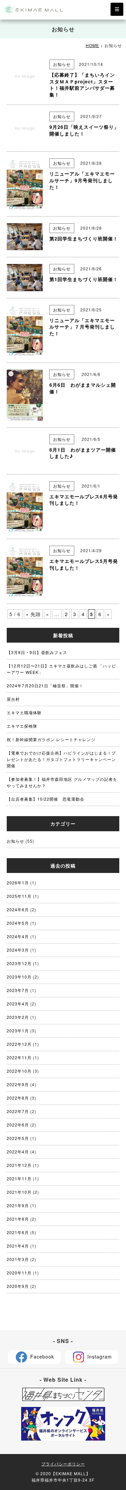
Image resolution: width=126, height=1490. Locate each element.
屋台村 (13, 699)
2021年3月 (18, 1259)
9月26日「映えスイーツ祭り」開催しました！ (84, 130)
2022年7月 (18, 1111)
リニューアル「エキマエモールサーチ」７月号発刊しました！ (82, 327)
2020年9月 (18, 1286)
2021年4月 (18, 1246)
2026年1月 (18, 882)
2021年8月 (18, 1219)
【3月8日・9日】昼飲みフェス (37, 652)
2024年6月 (18, 909)
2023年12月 (19, 963)
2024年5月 (18, 923)
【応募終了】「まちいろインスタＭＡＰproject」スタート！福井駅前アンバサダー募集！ (82, 84)
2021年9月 (18, 1205)
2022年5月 (18, 1138)
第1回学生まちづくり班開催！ (83, 279)
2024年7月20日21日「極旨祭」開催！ (45, 685)
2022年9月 (18, 1084)
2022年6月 (18, 1125)
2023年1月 (18, 1030)
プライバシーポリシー (63, 1463)
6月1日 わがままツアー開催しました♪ (82, 453)
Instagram (99, 1356)
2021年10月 (19, 1192)
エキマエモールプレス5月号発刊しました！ (83, 564)
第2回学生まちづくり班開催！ (83, 238)
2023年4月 (18, 1003)
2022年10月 (19, 1071)
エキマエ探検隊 (24, 726)
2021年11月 (19, 1178)
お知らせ (62, 64)
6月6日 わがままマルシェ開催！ (82, 388)
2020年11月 (19, 1272)
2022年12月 (19, 1044)
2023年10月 (19, 977)
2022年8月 (18, 1098)
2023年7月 (18, 990)
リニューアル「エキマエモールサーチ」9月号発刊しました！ (82, 180)
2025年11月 (19, 896)
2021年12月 (19, 1165)
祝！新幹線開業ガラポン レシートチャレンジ (51, 739)
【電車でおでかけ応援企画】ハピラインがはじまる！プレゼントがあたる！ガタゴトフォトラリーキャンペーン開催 (61, 759)
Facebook (41, 1356)
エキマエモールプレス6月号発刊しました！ (83, 499)
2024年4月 (18, 936)
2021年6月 (18, 1232)
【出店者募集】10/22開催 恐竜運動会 (45, 799)
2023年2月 (18, 1017)
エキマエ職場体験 (24, 712)
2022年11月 (19, 1057)
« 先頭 (33, 614)
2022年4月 (18, 1151)
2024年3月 (18, 950)
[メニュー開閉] (117, 9)
